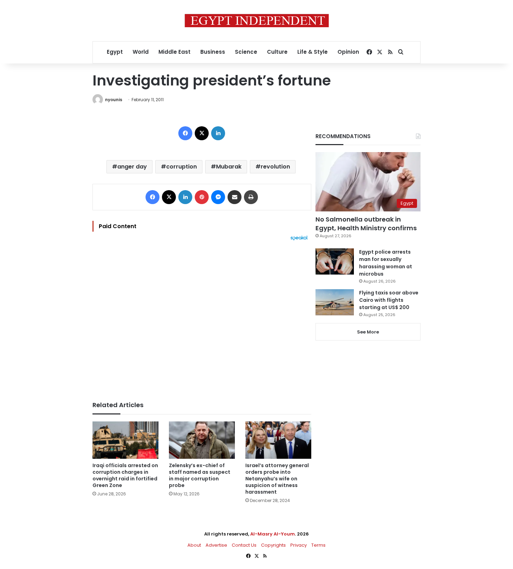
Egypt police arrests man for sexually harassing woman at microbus (385, 262)
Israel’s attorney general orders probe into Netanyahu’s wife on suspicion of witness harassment (277, 478)
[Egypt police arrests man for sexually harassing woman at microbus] (334, 261)
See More (368, 332)
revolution (275, 167)
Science (246, 51)
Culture (277, 51)
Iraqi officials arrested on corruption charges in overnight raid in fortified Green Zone (125, 475)
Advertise (216, 545)
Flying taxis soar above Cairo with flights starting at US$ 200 (388, 300)
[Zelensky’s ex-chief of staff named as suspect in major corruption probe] (202, 440)
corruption (181, 167)
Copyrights (273, 545)
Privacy (298, 545)
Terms (318, 545)
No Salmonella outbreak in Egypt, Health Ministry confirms (366, 223)
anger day (132, 167)
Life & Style (312, 51)
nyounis (113, 100)
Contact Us (244, 545)
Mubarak (228, 167)
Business (212, 51)
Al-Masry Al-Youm (272, 534)
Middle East (174, 51)
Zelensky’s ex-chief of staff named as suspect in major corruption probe (199, 475)
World (141, 51)
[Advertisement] (201, 317)
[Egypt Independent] (257, 20)
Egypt (115, 51)
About (194, 545)
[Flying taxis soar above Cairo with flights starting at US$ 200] (334, 302)
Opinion (348, 51)
